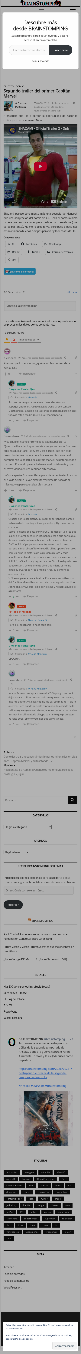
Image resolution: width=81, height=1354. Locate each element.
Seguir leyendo (40, 60)
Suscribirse (61, 50)
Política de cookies (24, 1338)
